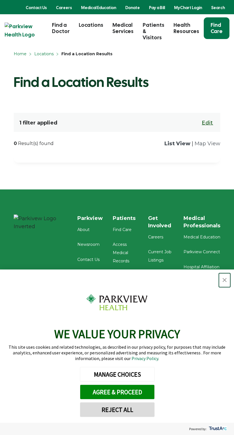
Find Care (217, 28)
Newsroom (88, 244)
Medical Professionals (201, 222)
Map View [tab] (207, 143)
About (83, 229)
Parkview (90, 218)
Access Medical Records (121, 253)
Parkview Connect (201, 251)
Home (20, 53)
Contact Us (36, 7)
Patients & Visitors (153, 31)
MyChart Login (188, 7)
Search (218, 7)
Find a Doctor (61, 28)
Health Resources (186, 28)
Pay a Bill (157, 7)
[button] (224, 280)
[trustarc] (217, 429)
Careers (64, 7)
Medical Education (98, 7)
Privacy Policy (145, 358)
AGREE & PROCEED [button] (117, 392)
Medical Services (123, 28)
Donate (132, 7)
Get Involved (159, 222)
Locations (91, 25)
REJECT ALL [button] (117, 410)
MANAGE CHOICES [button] (117, 374)
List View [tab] (177, 143)
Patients (124, 218)
